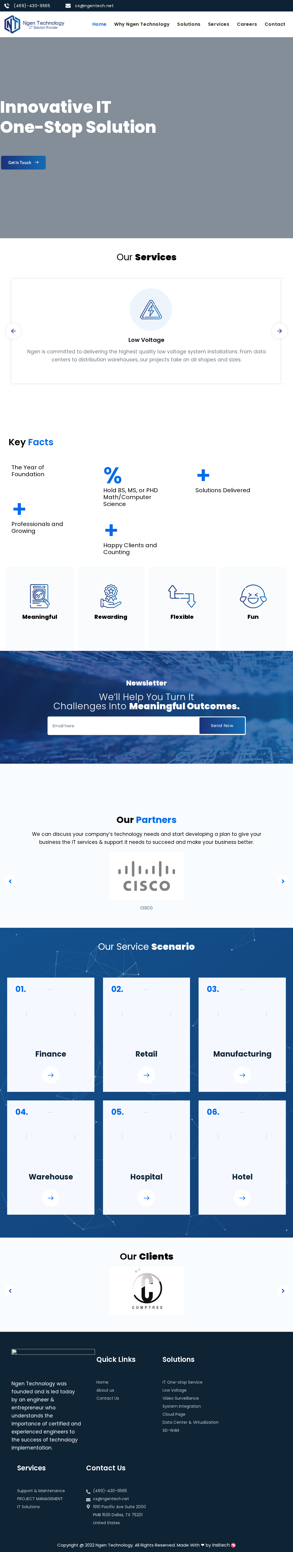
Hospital (146, 1177)
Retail (146, 1054)
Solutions (188, 24)
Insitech (221, 1545)
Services (218, 24)
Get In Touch (19, 162)
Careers (247, 24)
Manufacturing (242, 1054)
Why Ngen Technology (142, 24)
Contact (275, 24)
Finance (50, 1054)
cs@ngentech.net (94, 6)
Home (99, 24)
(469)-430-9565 (32, 6)
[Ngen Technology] (34, 24)
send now (222, 725)
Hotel (242, 1177)
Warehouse (51, 1177)
